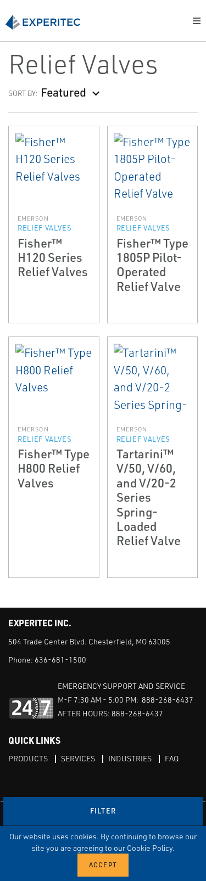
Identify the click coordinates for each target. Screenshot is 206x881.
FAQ (172, 758)
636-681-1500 (60, 659)
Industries (130, 758)
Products (28, 758)
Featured (63, 92)
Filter (103, 810)
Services (78, 758)
